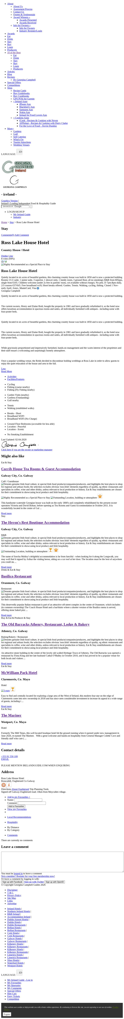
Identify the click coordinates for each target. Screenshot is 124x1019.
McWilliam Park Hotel (19, 673)
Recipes (11, 77)
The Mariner (11, 715)
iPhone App (25, 104)
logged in (18, 873)
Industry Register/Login (30, 31)
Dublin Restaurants (16, 925)
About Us (18, 6)
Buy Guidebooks (21, 93)
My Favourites (14, 982)
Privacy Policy (14, 895)
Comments (12, 835)
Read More (6, 371)
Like (11, 256)
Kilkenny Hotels (15, 949)
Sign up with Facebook (12, 882)
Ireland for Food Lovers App (33, 115)
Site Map (11, 898)
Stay (9, 41)
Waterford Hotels (15, 963)
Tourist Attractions (22, 142)
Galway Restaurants (16, 941)
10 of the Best (14, 52)
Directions (6, 789)
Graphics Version (9, 200)
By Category (13, 830)
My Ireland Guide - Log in (20, 980)
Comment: (12, 803)
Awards (11, 33)
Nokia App (24, 112)
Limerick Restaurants (17, 957)
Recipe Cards (19, 90)
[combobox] (19, 152)
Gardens (17, 131)
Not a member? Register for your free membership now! (28, 876)
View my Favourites (17, 809)
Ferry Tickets (13, 996)
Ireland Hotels (14, 908)
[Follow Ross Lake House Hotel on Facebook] (3, 763)
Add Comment (22, 235)
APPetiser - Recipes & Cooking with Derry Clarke (43, 123)
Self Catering (19, 136)
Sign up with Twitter (34, 881)
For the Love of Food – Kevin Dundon (38, 126)
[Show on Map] (4, 786)
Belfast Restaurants (16, 930)
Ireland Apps (20, 101)
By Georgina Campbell (24, 79)
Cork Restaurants (15, 936)
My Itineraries (14, 985)
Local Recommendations (19, 817)
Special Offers (14, 82)
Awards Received (27, 22)
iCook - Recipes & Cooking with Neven (38, 120)
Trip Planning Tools (39, 789)
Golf (15, 134)
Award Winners (21, 17)
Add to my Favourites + (18, 797)
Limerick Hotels (15, 955)
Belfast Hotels (14, 927)
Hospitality (12, 822)
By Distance (13, 827)
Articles (11, 71)
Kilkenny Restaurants (17, 952)
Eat (8, 36)
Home (4, 222)
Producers (12, 50)
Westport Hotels (15, 965)
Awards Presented (28, 20)
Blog (9, 74)
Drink (10, 39)
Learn (10, 47)
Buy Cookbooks (21, 96)
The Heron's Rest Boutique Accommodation (35, 522)
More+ (10, 128)
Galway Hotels (14, 938)
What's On (18, 139)
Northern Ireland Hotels (18, 911)
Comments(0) (7, 235)
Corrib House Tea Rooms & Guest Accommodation (41, 469)
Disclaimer (12, 890)
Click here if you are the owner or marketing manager (26, 449)
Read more (6, 513)
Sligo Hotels (13, 960)
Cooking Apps (21, 117)
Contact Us (18, 12)
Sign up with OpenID (55, 882)
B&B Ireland (13, 914)
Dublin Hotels (14, 922)
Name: (10, 800)
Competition (13, 999)
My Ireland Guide (21, 214)
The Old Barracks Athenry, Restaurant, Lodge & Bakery (45, 624)
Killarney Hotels (15, 944)
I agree (7, 1014)
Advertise (11, 903)
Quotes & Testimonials (24, 14)
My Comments (14, 988)
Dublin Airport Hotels (17, 919)
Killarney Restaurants (17, 946)
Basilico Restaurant (16, 576)
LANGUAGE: (8, 154)
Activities (11, 376)
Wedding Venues (21, 145)
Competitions (13, 85)
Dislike (4, 256)
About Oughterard (20, 789)
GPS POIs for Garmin (23, 98)
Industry (17, 217)
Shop (9, 88)
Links (10, 901)
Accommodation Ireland (18, 917)
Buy (9, 44)
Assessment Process (22, 9)
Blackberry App (27, 107)
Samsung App (26, 109)
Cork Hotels (13, 933)
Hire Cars (11, 993)
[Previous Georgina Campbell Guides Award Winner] (50, 549)
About (10, 3)
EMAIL (5, 759)
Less (3, 368)
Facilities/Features (15, 379)
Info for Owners (22, 25)
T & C (10, 892)
